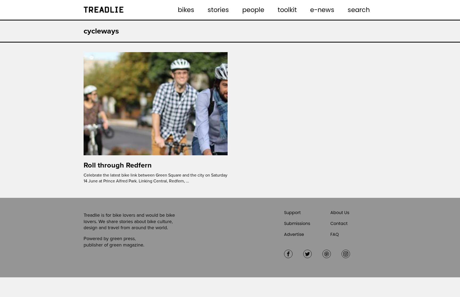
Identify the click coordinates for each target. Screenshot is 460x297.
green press (122, 238)
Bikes (186, 9)
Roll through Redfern (118, 165)
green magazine (126, 245)
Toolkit (287, 9)
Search (359, 9)
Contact (339, 223)
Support (292, 213)
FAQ (334, 234)
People (253, 9)
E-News (322, 9)
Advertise (294, 234)
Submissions (297, 223)
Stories (218, 9)
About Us (339, 213)
